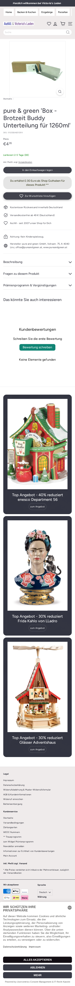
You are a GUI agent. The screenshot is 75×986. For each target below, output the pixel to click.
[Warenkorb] (62, 23)
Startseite (7, 98)
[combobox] (37, 32)
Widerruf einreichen (13, 799)
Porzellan (63, 12)
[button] (37, 196)
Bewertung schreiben (37, 347)
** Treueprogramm (12, 837)
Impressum (8, 780)
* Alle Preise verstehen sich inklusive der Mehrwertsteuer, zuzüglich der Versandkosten (36, 871)
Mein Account (10, 856)
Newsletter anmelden (13, 846)
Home (9, 12)
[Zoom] (59, 91)
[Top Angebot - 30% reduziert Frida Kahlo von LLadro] (38, 565)
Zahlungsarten (10, 827)
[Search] (68, 32)
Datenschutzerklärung (14, 785)
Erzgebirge (47, 12)
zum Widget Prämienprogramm (18, 841)
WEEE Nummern (11, 832)
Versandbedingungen (13, 823)
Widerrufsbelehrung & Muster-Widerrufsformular (27, 789)
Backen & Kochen (26, 12)
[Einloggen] (55, 23)
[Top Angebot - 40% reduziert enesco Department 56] (38, 444)
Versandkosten (25, 162)
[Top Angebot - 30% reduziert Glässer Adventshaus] (38, 687)
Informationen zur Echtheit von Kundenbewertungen (29, 851)
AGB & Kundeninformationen (17, 794)
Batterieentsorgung (12, 804)
